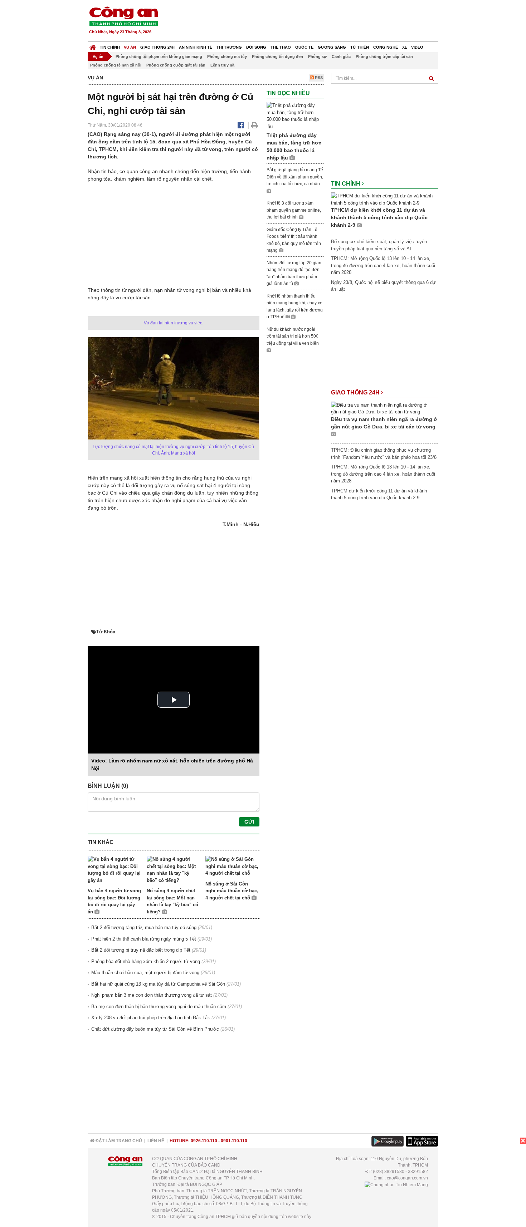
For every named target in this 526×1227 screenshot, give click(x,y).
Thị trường (229, 47)
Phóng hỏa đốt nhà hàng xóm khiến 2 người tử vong (145, 961)
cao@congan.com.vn (407, 1178)
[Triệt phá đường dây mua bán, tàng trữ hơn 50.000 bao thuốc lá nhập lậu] (295, 115)
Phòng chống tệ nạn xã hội (115, 65)
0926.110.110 (204, 1140)
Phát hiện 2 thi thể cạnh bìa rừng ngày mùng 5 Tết (143, 939)
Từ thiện (359, 47)
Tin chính (110, 47)
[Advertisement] (308, 21)
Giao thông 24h (157, 47)
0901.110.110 (234, 1140)
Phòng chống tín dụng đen (277, 56)
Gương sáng (332, 47)
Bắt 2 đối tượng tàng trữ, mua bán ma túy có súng (143, 927)
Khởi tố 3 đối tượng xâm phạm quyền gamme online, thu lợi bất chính (294, 210)
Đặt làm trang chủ (118, 1140)
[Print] (254, 125)
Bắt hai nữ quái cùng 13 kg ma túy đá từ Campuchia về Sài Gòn (158, 984)
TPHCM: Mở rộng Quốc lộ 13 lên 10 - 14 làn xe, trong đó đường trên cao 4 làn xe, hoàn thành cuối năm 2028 (383, 265)
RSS (318, 77)
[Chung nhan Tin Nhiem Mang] (396, 1184)
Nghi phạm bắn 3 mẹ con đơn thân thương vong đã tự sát (151, 995)
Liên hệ (155, 1140)
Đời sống (256, 47)
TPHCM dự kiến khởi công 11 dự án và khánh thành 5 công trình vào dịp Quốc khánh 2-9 (379, 217)
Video (417, 47)
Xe (404, 47)
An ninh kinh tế (195, 47)
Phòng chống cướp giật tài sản (175, 65)
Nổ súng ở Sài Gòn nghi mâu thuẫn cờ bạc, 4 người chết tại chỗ (231, 890)
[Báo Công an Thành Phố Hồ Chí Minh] (93, 45)
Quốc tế (304, 47)
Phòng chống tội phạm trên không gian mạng (159, 56)
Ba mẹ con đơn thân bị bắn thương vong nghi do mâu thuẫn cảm (158, 1006)
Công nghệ (385, 47)
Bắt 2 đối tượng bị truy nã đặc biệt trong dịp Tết (140, 950)
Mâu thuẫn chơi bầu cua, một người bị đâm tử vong (145, 972)
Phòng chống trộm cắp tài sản (384, 56)
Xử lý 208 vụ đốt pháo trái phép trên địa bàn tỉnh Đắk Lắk (150, 1017)
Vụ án (130, 47)
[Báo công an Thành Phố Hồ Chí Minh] (123, 16)
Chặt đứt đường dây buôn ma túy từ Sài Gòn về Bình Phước (155, 1029)
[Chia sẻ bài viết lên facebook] (241, 125)
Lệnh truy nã (222, 65)
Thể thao (281, 47)
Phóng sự (317, 56)
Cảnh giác (341, 56)
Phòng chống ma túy (227, 56)
